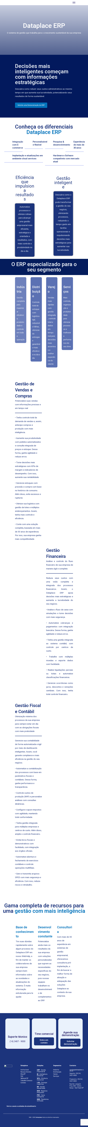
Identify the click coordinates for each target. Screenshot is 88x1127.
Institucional (25, 1070)
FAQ (22, 1076)
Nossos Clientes (26, 1072)
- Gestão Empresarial (41, 1070)
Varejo (55, 1074)
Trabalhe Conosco (26, 1080)
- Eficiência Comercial (42, 1079)
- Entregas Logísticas (42, 1083)
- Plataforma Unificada (43, 1100)
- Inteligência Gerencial (42, 1075)
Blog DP (23, 1074)
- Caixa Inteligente (41, 1095)
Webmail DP (24, 1078)
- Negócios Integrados (42, 1091)
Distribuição (57, 1072)
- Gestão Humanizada (41, 1087)
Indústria (56, 1070)
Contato (23, 1082)
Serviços (56, 1076)
